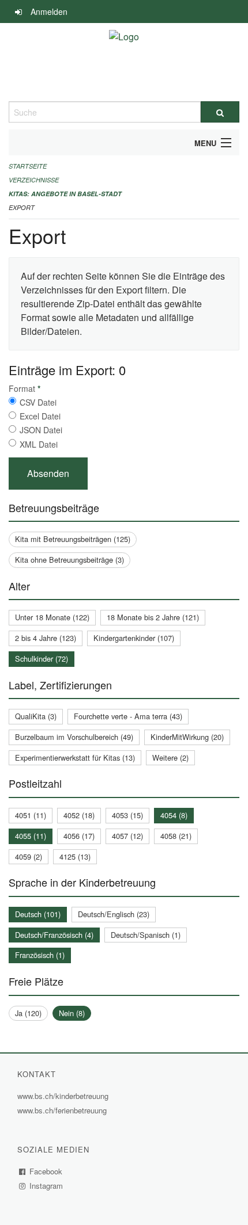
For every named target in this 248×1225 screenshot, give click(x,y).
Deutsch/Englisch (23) (113, 914)
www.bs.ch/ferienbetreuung (63, 1110)
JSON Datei (41, 430)
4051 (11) (30, 815)
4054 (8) (173, 815)
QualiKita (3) (36, 716)
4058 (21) (175, 835)
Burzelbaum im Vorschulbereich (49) (74, 736)
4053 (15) (127, 815)
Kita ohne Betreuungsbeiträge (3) (69, 559)
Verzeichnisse (34, 179)
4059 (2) (28, 856)
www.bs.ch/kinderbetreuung (64, 1095)
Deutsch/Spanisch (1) (146, 934)
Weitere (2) (170, 757)
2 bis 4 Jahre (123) (45, 637)
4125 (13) (75, 856)
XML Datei (39, 444)
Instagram (46, 1185)
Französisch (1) (40, 954)
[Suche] (220, 112)
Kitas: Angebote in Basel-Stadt (65, 193)
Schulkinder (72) (41, 658)
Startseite (28, 166)
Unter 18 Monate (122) (52, 617)
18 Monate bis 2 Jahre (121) (153, 617)
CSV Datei (38, 402)
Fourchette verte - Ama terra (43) (128, 716)
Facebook (46, 1171)
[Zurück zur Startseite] (124, 62)
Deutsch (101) (38, 914)
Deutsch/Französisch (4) (54, 934)
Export (22, 207)
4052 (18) (79, 815)
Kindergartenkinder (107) (133, 637)
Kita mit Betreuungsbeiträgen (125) (72, 538)
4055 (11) (30, 835)
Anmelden (49, 11)
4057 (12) (127, 835)
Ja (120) (28, 1013)
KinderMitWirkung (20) (187, 736)
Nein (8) (72, 1013)
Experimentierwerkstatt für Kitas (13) (75, 757)
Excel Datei (40, 416)
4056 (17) (79, 835)
